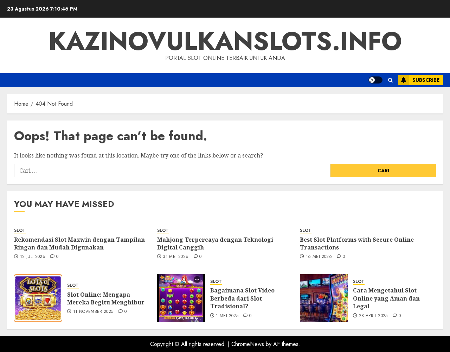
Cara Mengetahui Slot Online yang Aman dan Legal (386, 298)
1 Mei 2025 (227, 316)
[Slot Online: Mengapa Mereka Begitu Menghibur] (38, 298)
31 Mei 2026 (175, 257)
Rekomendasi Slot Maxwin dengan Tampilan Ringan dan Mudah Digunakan (79, 243)
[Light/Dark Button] (375, 80)
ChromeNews (247, 344)
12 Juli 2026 (32, 257)
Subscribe (425, 80)
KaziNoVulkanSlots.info (225, 41)
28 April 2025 (373, 316)
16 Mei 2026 (319, 257)
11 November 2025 (93, 312)
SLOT (20, 231)
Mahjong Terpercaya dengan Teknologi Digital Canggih (215, 243)
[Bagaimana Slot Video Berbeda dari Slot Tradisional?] (181, 298)
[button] (390, 80)
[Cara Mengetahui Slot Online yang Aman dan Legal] (324, 298)
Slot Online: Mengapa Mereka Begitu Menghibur (105, 298)
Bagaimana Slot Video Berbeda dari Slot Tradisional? (242, 298)
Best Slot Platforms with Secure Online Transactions (357, 243)
